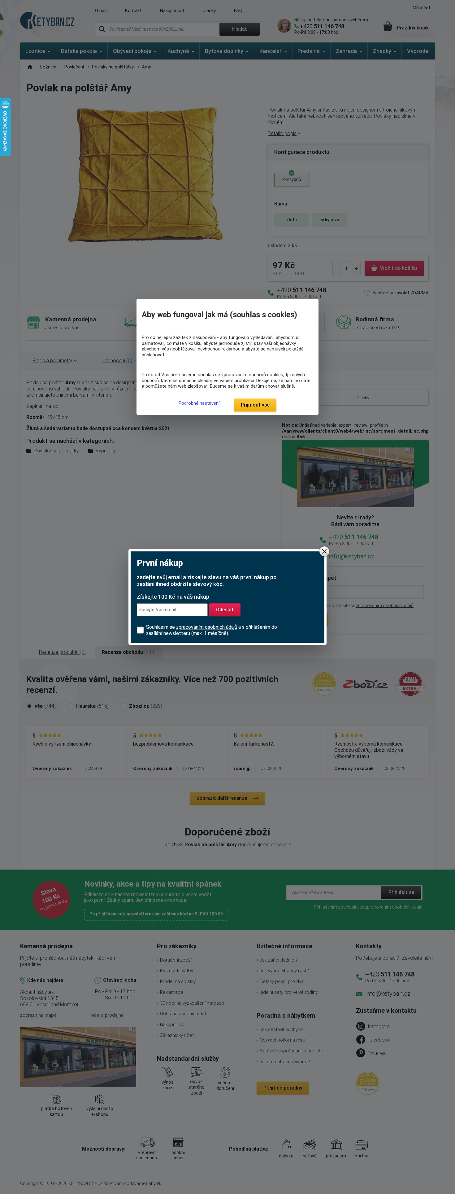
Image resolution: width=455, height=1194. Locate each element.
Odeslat (225, 610)
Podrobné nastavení (199, 403)
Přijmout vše (255, 405)
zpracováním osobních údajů (206, 627)
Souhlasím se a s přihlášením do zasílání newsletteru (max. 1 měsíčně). (211, 630)
